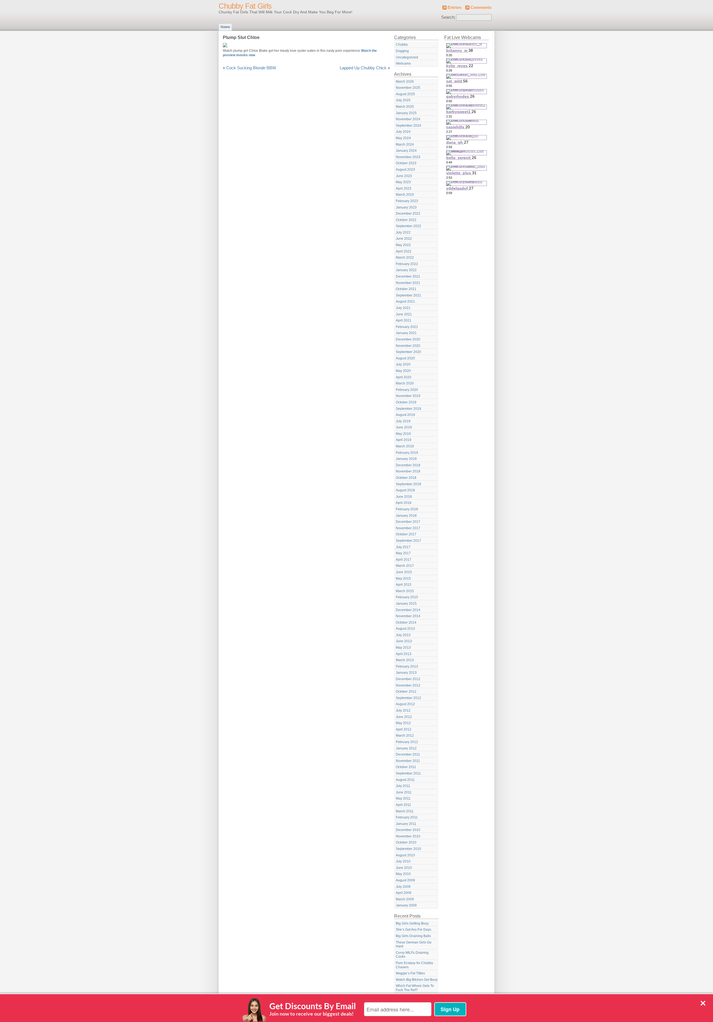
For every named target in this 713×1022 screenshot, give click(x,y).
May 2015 (403, 578)
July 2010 (403, 861)
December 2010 (408, 830)
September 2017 (408, 541)
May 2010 (403, 874)
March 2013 (405, 660)
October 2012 (406, 691)
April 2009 (403, 893)
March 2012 (405, 735)
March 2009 (405, 899)
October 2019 (406, 402)
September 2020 (408, 352)
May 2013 (403, 648)
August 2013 (405, 629)
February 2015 (407, 597)
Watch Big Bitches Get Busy (417, 980)
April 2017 (403, 560)
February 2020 (407, 390)
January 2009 (406, 905)
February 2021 (407, 327)
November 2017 (408, 528)
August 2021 (405, 301)
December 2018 (408, 465)
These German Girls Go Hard (413, 944)
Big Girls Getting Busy (412, 923)
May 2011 (403, 798)
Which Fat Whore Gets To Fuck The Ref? (415, 988)
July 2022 (403, 232)
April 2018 (403, 503)
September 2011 (408, 773)
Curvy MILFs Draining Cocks (412, 955)
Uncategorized (407, 57)
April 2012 (403, 729)
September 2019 (408, 409)
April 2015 (403, 585)
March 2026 (405, 82)
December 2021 (408, 276)
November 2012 (408, 685)
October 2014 (406, 622)
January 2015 (406, 604)
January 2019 (406, 459)
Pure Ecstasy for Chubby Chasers (414, 965)
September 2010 (408, 849)
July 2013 (403, 635)
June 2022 (404, 239)
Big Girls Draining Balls (413, 936)
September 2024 (408, 126)
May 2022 (403, 245)
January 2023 (406, 207)
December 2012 (408, 679)
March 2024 (405, 144)
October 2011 (406, 767)
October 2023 (406, 163)
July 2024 (403, 132)
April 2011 (403, 805)
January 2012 (406, 748)
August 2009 (405, 880)
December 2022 (408, 213)
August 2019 (405, 415)
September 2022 (408, 226)
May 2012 (403, 723)
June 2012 (404, 717)
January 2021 (406, 333)
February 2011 (407, 817)
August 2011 (405, 780)
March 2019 (405, 446)
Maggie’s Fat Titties (410, 973)
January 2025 (406, 113)
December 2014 (408, 610)
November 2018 (408, 471)
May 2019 (403, 434)
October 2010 (406, 842)
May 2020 (403, 371)
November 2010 (408, 836)
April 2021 (403, 320)
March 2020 (405, 383)
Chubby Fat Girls (245, 6)
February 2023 (407, 201)
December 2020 (408, 339)
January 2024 (406, 151)
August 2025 (405, 94)
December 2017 (408, 522)
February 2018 (407, 509)
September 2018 (408, 484)
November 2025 (408, 88)
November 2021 (408, 283)
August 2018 (405, 490)
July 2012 (403, 710)
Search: (448, 17)
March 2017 (405, 566)
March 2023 (405, 195)
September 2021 (408, 295)
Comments (481, 7)
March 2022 (405, 257)
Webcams (403, 63)
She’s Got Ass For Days (413, 930)
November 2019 (408, 396)
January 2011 (406, 824)
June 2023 (404, 176)
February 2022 (407, 264)
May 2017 (403, 553)
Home (225, 27)
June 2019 (404, 427)
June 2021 (404, 314)
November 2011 (408, 761)
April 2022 (403, 251)
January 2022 (406, 270)
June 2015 (404, 572)
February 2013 (407, 666)
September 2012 (408, 698)
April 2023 (403, 188)
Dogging (402, 51)
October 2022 (406, 220)
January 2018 (406, 516)
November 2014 (408, 616)
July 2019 (403, 421)
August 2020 (405, 358)
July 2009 (403, 887)
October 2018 (406, 478)
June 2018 (404, 497)
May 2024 (403, 138)
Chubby (402, 44)
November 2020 (408, 346)
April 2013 (403, 654)
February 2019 (407, 453)
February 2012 (407, 742)
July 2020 (403, 364)
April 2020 (403, 377)
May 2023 (403, 182)
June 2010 (404, 868)
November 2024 (408, 119)
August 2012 (405, 704)
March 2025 (405, 107)
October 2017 (406, 534)
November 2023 (408, 157)
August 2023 (405, 169)
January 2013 (406, 673)
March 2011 (405, 811)
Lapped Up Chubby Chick (363, 68)
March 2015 (405, 591)
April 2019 (403, 440)
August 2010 (405, 855)
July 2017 (403, 547)
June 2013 (404, 641)
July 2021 (403, 308)
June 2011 (404, 792)
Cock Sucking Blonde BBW (251, 68)
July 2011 (403, 786)
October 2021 (406, 289)
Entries (455, 7)
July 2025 (403, 100)
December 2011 (408, 754)
